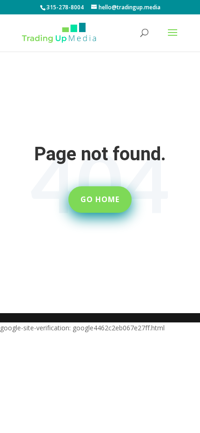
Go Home (100, 199)
